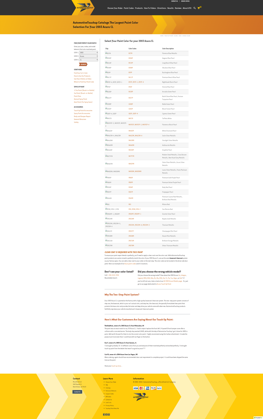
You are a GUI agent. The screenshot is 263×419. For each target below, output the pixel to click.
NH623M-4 (138, 136)
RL (155, 278)
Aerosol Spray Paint (80, 99)
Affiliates (108, 396)
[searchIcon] (195, 8)
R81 (130, 204)
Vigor (175, 278)
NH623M (131, 136)
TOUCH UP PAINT (168, 36)
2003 (180, 36)
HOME (161, 36)
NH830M (131, 171)
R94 (130, 209)
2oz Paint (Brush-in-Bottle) (83, 93)
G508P (131, 104)
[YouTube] (106, 414)
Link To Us (108, 402)
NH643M (131, 145)
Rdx (152, 278)
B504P (131, 58)
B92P (130, 82)
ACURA (176, 36)
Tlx (169, 278)
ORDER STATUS (185, 1)
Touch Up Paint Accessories (83, 110)
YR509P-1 (137, 214)
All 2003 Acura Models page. (173, 281)
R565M (131, 198)
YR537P (131, 231)
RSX (160, 278)
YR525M (131, 225)
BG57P (131, 98)
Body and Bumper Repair (82, 116)
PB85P (131, 178)
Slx (164, 278)
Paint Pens (77, 96)
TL (166, 278)
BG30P (131, 92)
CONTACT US (174, 1)
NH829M (131, 164)
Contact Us (77, 392)
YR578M (131, 246)
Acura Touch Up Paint (164, 284)
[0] (198, 9)
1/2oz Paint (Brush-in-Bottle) (84, 90)
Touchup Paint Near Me (112, 408)
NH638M (131, 140)
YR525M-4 (138, 225)
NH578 (131, 118)
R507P (131, 192)
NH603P (131, 131)
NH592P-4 (145, 125)
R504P (131, 187)
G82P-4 (135, 114)
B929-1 (135, 82)
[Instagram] (109, 414)
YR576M (131, 241)
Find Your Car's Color (81, 73)
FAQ (107, 385)
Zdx (180, 278)
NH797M (131, 156)
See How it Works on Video (82, 79)
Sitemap (108, 388)
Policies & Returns (111, 391)
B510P (131, 63)
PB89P (131, 182)
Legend (140, 278)
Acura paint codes (130, 264)
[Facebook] (104, 414)
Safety (76, 122)
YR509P (131, 214)
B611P (131, 77)
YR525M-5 (146, 225)
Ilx (179, 275)
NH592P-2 (138, 125)
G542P (131, 109)
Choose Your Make (111, 382)
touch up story (116, 366)
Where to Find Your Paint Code (84, 82)
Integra (183, 275)
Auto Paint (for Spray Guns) (83, 102)
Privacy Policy (110, 405)
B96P (130, 87)
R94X (133, 209)
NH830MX (138, 171)
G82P (130, 114)
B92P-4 (141, 82)
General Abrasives (80, 119)
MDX (145, 278)
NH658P (131, 150)
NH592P (131, 125)
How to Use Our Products (82, 76)
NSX (148, 278)
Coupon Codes (110, 394)
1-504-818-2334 (113, 275)
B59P (130, 72)
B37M (130, 53)
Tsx (172, 278)
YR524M (131, 219)
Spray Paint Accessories (82, 113)
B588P (131, 68)
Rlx (158, 278)
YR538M (131, 236)
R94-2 (138, 209)
